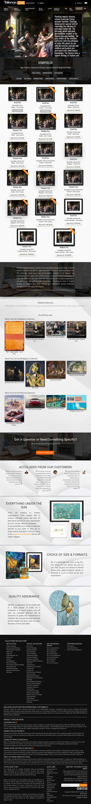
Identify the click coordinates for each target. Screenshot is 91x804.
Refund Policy (51, 780)
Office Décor (70, 646)
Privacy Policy (51, 786)
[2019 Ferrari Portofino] (35, 401)
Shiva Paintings (31, 651)
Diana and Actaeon (56, 380)
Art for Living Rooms (53, 648)
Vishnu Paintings (31, 653)
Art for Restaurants (52, 657)
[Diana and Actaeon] (55, 369)
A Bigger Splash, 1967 (77, 411)
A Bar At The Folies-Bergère (56, 337)
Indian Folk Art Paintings (34, 683)
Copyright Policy (51, 784)
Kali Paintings (30, 698)
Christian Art (30, 668)
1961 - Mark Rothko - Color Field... (14, 353)
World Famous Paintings (34, 672)
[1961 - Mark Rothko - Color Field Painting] (14, 336)
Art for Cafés (51, 661)
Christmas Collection (33, 685)
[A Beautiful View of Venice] (55, 401)
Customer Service (52, 791)
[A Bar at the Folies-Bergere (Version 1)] (76, 329)
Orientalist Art (10, 661)
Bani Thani (35, 388)
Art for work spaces (53, 663)
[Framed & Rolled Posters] (23, 731)
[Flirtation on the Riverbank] (76, 367)
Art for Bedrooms (52, 650)
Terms (49, 782)
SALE (85, 8)
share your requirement (22, 534)
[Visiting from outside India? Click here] (47, 707)
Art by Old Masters (23, 306)
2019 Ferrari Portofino (35, 409)
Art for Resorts (36, 306)
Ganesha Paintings (32, 655)
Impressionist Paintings (13, 650)
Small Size (17, 102)
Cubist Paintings (11, 646)
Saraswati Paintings (32, 659)
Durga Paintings (31, 696)
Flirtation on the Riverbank (77, 375)
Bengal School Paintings (34, 666)
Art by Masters (41, 9)
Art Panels (30, 646)
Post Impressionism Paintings (15, 665)
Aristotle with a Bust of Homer (14, 382)
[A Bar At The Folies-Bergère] (55, 328)
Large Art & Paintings (33, 691)
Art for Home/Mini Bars (54, 655)
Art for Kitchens (51, 651)
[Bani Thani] (35, 373)
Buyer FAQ (50, 776)
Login (27, 3)
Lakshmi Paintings (32, 657)
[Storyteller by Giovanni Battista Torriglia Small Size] (17, 94)
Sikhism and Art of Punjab (34, 694)
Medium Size (45, 131)
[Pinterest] (86, 789)
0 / (77, 3)
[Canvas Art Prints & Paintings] (27, 739)
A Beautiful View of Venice (56, 408)
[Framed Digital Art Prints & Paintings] (32, 748)
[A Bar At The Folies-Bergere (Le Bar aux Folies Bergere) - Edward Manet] (35, 329)
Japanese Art (30, 665)
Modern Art (9, 657)
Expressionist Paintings (13, 648)
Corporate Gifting (72, 648)
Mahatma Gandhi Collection (35, 661)
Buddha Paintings (32, 650)
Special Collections (17, 9)
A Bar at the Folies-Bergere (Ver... (76, 340)
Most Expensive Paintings (34, 681)
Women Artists (31, 674)
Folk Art (8, 659)
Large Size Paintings (56, 9)
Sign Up (32, 3)
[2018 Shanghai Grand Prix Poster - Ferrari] (14, 408)
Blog (66, 8)
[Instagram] (83, 789)
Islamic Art (9, 651)
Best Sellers (71, 9)
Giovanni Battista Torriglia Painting (54, 306)
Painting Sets (30, 689)
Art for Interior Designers (74, 650)
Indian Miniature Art (12, 655)
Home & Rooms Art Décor (30, 9)
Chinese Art (30, 670)
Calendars (79, 8)
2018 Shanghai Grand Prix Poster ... (14, 424)
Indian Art (9, 653)
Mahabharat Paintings (33, 676)
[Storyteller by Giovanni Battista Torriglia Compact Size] (17, 121)
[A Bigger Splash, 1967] (76, 402)
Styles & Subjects (6, 9)
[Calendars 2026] (16, 722)
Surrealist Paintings (12, 668)
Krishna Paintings (32, 648)
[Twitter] (78, 789)
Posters (50, 8)
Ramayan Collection (32, 687)
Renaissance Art (11, 666)
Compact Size (17, 130)
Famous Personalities (33, 693)
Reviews (49, 778)
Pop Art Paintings (11, 663)
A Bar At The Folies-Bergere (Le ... (35, 340)
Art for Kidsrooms (52, 653)
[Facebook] (81, 789)
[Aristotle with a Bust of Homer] (14, 371)
